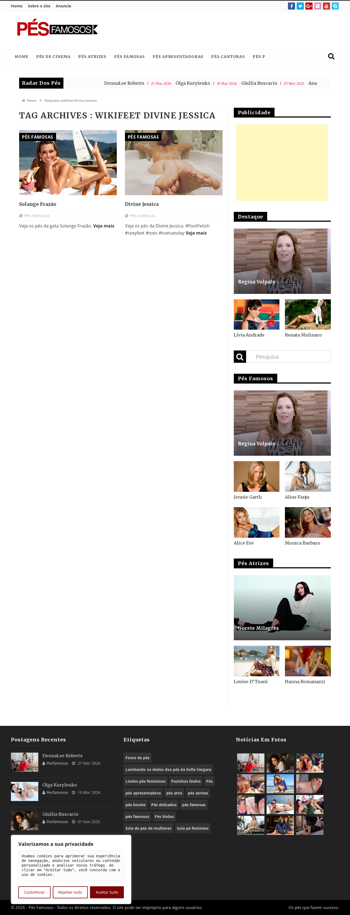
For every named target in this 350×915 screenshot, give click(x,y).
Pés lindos (164, 816)
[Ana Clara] (309, 763)
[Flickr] (317, 6)
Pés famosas (129, 56)
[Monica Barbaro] (308, 522)
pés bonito (136, 804)
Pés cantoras (228, 56)
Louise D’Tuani (251, 681)
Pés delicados (164, 804)
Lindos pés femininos (146, 781)
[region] (71, 869)
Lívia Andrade (249, 335)
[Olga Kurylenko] (24, 791)
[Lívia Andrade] (257, 314)
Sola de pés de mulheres (148, 828)
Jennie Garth (248, 497)
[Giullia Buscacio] (24, 820)
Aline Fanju (297, 497)
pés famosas (194, 804)
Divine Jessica (142, 204)
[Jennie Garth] (257, 476)
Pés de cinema (53, 56)
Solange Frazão (37, 204)
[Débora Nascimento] (309, 825)
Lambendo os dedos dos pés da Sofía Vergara (168, 769)
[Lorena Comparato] (280, 804)
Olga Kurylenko (169, 83)
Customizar (34, 892)
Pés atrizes (92, 56)
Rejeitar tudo (70, 892)
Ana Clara (295, 83)
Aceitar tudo (107, 892)
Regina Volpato (256, 282)
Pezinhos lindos (186, 781)
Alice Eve (244, 543)
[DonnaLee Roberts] (24, 762)
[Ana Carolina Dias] (250, 804)
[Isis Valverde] (250, 783)
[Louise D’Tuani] (257, 661)
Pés (209, 781)
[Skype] (335, 6)
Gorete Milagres (258, 628)
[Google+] (309, 6)
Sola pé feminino (193, 828)
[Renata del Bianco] (309, 804)
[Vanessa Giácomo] (280, 825)
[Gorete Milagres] (282, 608)
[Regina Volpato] (282, 261)
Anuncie (63, 5)
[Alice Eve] (257, 522)
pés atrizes (198, 793)
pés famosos (137, 816)
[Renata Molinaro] (308, 314)
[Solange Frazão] (68, 162)
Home (16, 5)
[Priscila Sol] (280, 783)
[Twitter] (300, 6)
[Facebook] (291, 6)
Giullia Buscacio (235, 83)
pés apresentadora (143, 793)
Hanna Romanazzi (305, 681)
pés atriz (174, 793)
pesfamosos (57, 763)
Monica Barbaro (302, 543)
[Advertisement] (234, 30)
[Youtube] (326, 6)
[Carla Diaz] (250, 825)
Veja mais (103, 226)
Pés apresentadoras (178, 56)
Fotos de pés (138, 757)
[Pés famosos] (57, 30)
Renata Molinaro (303, 335)
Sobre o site (39, 5)
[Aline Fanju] (308, 476)
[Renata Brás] (309, 783)
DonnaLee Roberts (100, 83)
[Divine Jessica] (174, 162)
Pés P (259, 56)
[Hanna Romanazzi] (308, 661)
